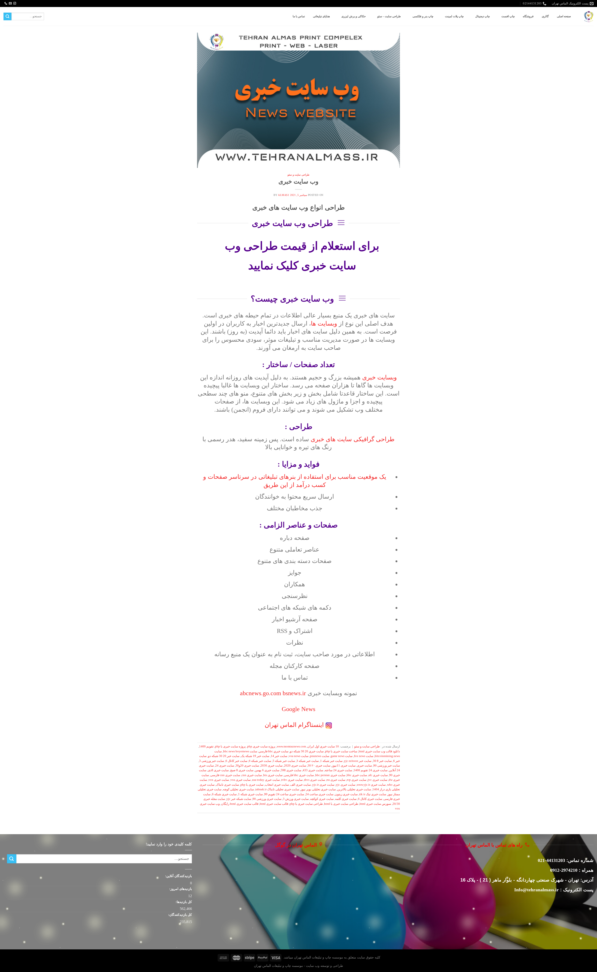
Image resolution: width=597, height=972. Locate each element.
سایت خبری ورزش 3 (296, 799)
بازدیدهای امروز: (180, 889)
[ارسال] (7, 17)
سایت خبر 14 (279, 756)
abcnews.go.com (274, 693)
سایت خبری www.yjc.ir (371, 784)
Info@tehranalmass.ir (536, 889)
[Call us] (5, 3)
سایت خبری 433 (313, 770)
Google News (298, 709)
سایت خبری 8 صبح (241, 770)
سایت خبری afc (378, 775)
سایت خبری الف (300, 784)
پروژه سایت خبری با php (230, 746)
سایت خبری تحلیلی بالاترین (354, 789)
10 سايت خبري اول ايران (323, 746)
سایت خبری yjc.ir (323, 784)
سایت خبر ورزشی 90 (386, 765)
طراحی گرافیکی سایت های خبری (353, 439)
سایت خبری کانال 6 (370, 799)
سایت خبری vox (218, 779)
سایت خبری (364, 765)
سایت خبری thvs (314, 779)
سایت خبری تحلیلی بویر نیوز (318, 789)
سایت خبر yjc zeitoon (357, 761)
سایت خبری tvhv (292, 779)
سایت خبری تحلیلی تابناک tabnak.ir (277, 789)
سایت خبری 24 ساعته (338, 770)
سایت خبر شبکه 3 (307, 761)
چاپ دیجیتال (482, 16)
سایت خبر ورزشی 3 (211, 761)
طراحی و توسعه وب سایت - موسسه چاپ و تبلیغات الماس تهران (298, 966)
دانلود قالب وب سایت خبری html (379, 751)
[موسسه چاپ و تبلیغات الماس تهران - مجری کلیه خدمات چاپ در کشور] (589, 16)
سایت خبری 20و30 (247, 765)
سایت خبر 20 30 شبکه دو (223, 756)
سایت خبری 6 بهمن (267, 770)
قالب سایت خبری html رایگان (239, 803)
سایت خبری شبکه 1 (250, 794)
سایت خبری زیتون (346, 794)
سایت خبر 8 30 (382, 761)
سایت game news (342, 756)
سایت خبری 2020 (295, 765)
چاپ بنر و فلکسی (423, 16)
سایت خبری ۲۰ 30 (319, 765)
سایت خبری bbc (357, 775)
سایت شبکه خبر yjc (238, 799)
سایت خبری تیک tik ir (372, 794)
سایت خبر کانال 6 (236, 761)
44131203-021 (551, 860)
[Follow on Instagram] (14, 3)
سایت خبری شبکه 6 (224, 794)
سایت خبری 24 (224, 765)
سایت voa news (299, 756)
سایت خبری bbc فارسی (299, 775)
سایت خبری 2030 (271, 765)
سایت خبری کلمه (346, 799)
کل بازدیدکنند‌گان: (179, 914)
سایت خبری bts (273, 775)
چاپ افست (508, 16)
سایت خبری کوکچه (322, 799)
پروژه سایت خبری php (261, 746)
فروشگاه (528, 16)
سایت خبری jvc (377, 779)
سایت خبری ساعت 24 (319, 794)
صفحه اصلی (564, 16)
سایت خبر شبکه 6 (260, 761)
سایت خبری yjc (345, 784)
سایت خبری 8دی (218, 770)
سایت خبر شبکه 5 (284, 761)
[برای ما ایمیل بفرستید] (10, 3)
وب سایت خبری (298, 181)
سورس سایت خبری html (375, 803)
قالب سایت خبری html (274, 803)
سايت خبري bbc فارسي (273, 751)
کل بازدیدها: (183, 902)
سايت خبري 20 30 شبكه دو (307, 751)
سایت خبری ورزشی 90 (267, 799)
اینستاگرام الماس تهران (294, 725)
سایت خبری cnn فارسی (225, 775)
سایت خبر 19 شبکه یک (255, 756)
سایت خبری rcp (356, 779)
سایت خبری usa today (266, 779)
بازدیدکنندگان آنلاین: (178, 876)
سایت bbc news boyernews (240, 751)
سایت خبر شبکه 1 (331, 761)
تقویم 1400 (206, 746)
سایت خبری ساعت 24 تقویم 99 (284, 794)
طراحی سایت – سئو (389, 16)
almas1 (283, 195)
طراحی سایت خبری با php (306, 803)
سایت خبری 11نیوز (344, 765)
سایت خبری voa (240, 779)
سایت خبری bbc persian (330, 775)
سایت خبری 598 (291, 770)
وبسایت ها (324, 323)
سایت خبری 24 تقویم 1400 (371, 770)
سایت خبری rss (335, 779)
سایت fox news (363, 756)
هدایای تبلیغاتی (321, 16)
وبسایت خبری (379, 377)
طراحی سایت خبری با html (341, 803)
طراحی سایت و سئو (298, 174)
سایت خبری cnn (252, 775)
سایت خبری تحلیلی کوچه (238, 789)
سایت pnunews (319, 756)
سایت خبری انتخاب (277, 784)
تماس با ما (299, 16)
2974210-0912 (563, 870)
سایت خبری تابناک (227, 784)
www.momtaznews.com (291, 746)
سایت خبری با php (252, 784)
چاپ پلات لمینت (454, 16)
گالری (545, 16)
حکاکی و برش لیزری (353, 16)
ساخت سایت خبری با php (341, 751)
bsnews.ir (294, 693)
